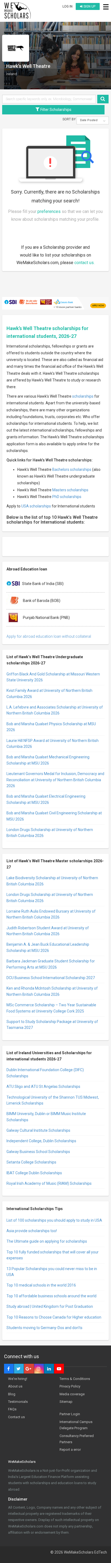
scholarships (82, 396)
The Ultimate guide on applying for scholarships (46, 1241)
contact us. (84, 262)
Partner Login (70, 1414)
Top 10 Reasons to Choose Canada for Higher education (53, 1317)
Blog (11, 1394)
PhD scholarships (66, 497)
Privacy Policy (70, 1386)
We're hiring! (17, 1379)
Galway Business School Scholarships (38, 1152)
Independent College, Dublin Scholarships (41, 1141)
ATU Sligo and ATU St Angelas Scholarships (43, 1086)
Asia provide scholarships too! (31, 1231)
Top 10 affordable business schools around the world (51, 1296)
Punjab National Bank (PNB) (46, 617)
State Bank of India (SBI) (43, 583)
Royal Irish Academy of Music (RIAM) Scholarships (49, 1183)
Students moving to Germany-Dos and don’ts (44, 1328)
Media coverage (72, 1394)
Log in (67, 6)
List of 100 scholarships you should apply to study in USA (54, 1220)
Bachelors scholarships (71, 469)
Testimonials (18, 1402)
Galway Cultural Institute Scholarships (38, 1130)
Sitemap (66, 1402)
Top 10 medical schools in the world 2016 (41, 1285)
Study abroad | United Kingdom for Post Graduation (49, 1306)
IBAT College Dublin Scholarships (34, 1173)
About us (15, 1386)
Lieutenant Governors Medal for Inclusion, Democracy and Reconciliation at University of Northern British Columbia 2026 (55, 780)
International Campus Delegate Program (76, 1425)
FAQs (12, 1409)
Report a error (70, 1450)
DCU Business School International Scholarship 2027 (50, 978)
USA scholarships (36, 506)
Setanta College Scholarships (31, 1162)
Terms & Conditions (75, 1379)
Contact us (16, 1417)
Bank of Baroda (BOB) (41, 600)
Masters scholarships (70, 490)
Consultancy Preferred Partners (77, 1439)
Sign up (89, 6)
